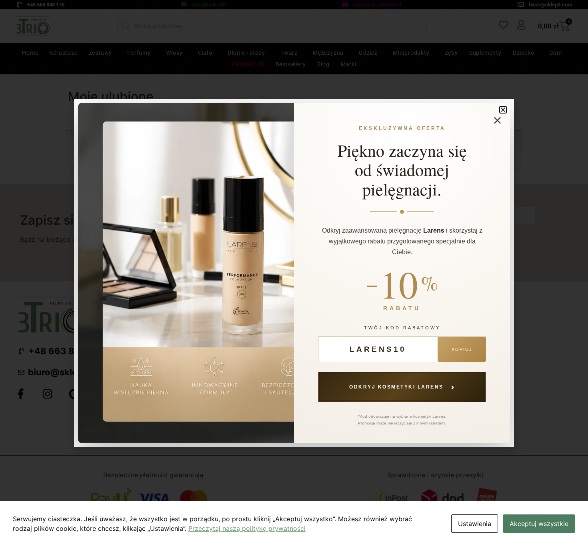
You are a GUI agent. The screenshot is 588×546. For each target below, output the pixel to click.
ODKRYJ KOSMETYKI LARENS (402, 386)
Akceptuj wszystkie (539, 524)
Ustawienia (474, 524)
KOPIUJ (462, 349)
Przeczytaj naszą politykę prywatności (247, 528)
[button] (503, 110)
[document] (294, 273)
